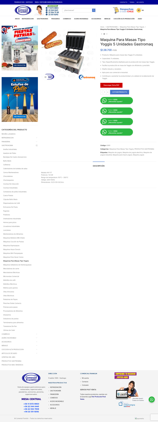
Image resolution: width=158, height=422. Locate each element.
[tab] (99, 165)
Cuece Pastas (8, 195)
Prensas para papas (10, 307)
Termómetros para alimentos (13, 322)
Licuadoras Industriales (11, 226)
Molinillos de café (9, 280)
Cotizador (85, 385)
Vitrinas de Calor (9, 330)
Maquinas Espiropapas (11, 245)
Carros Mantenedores (11, 172)
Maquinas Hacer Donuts (11, 249)
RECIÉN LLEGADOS (8, 134)
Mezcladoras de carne (11, 268)
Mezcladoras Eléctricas (11, 272)
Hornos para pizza (9, 222)
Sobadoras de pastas (10, 319)
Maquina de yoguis (115, 152)
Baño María (7, 161)
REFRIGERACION (8, 138)
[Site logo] (23, 10)
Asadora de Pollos (9, 153)
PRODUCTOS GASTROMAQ (11, 361)
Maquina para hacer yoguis (122, 155)
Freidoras (6, 215)
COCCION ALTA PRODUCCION (13, 349)
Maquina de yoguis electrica (133, 152)
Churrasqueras (8, 180)
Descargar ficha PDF (111, 85)
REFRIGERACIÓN (55, 387)
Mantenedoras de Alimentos (13, 234)
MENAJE (5, 345)
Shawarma (7, 315)
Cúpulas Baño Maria (10, 199)
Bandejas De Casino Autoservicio (14, 157)
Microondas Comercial (11, 276)
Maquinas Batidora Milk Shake (14, 238)
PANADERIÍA (54, 394)
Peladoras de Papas (10, 299)
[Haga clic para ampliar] (45, 77)
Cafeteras (6, 165)
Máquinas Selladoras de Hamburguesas (17, 265)
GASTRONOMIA (7, 145)
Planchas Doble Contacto (12, 303)
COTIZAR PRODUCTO (119, 92)
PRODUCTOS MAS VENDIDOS (12, 365)
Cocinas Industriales (10, 188)
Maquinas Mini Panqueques (13, 253)
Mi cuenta (85, 378)
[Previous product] (101, 34)
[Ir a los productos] (104, 34)
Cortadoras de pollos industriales (14, 192)
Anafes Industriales (10, 149)
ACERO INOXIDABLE (9, 338)
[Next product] (107, 34)
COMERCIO (6, 334)
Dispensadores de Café (11, 203)
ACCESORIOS (6, 342)
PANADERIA (6, 142)
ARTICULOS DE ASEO (9, 353)
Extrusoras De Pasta (10, 207)
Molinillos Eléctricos (10, 284)
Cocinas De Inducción (11, 184)
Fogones (6, 211)
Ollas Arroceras (8, 292)
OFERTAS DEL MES (8, 357)
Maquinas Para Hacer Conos (13, 257)
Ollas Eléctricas (8, 295)
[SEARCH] (93, 10)
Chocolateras (8, 176)
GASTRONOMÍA (55, 391)
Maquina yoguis (138, 155)
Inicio (102, 27)
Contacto (85, 382)
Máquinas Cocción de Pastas (13, 242)
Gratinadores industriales (12, 218)
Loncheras (7, 230)
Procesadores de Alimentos (13, 311)
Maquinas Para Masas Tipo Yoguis (16, 261)
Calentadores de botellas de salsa (15, 168)
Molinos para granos (10, 288)
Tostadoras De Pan (10, 326)
